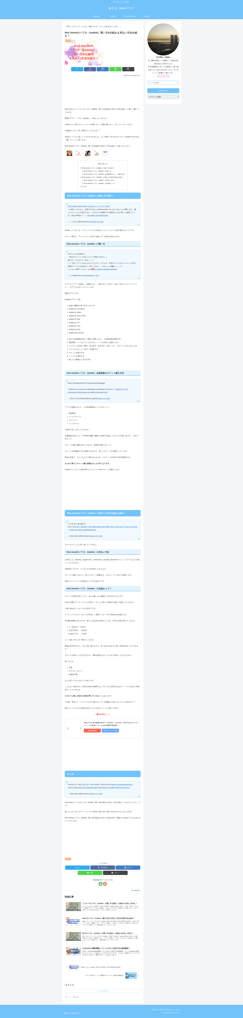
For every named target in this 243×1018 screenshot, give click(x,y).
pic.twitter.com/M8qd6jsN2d (85, 530)
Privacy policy (169, 1009)
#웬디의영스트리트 (117, 527)
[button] (128, 69)
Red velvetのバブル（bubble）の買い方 (97, 171)
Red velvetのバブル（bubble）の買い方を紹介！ (98, 168)
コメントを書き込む (103, 991)
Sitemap (154, 1009)
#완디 (90, 527)
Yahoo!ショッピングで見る (110, 730)
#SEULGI (71, 788)
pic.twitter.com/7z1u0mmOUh (118, 788)
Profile (161, 1009)
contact (177, 1009)
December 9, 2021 (92, 275)
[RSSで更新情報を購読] (105, 884)
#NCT (108, 206)
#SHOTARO (82, 206)
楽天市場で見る (92, 730)
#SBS (72, 530)
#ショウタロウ (99, 206)
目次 (100, 164)
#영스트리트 (130, 527)
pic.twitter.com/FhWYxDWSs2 (105, 269)
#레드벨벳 (106, 527)
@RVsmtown (82, 392)
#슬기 (131, 785)
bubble (68, 858)
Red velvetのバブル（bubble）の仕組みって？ (100, 183)
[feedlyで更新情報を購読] (100, 884)
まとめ (84, 186)
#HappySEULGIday (82, 788)
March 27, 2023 (96, 794)
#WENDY (84, 527)
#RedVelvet (72, 392)
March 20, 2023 (96, 536)
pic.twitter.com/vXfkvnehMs (98, 215)
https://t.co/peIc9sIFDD (120, 785)
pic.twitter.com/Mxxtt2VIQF (98, 392)
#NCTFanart (72, 206)
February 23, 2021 (97, 222)
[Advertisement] (103, 91)
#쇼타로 (91, 206)
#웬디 (78, 527)
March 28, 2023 (104, 398)
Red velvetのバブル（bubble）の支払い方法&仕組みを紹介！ (103, 177)
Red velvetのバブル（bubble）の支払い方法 (99, 180)
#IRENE (119, 389)
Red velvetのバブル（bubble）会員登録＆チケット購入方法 (104, 174)
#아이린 (125, 389)
